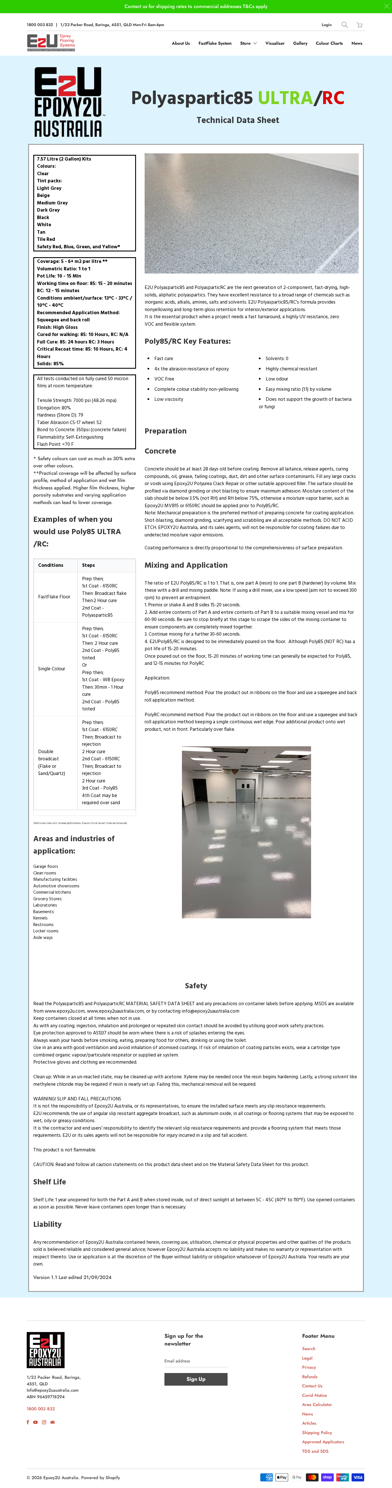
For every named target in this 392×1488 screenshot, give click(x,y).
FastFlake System (215, 43)
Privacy (309, 1367)
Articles (309, 1423)
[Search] (345, 25)
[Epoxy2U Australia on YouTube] (35, 1422)
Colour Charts (329, 43)
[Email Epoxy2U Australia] (53, 1422)
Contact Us (312, 1386)
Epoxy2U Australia (60, 1478)
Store (246, 43)
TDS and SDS (315, 1451)
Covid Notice (314, 1395)
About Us (181, 43)
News (357, 43)
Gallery (300, 43)
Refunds (309, 1377)
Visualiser (275, 43)
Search (308, 1349)
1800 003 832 (40, 25)
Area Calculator (317, 1404)
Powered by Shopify (100, 1478)
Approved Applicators (323, 1442)
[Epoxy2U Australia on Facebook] (28, 1422)
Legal (307, 1358)
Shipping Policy (317, 1433)
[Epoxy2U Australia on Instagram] (44, 1422)
